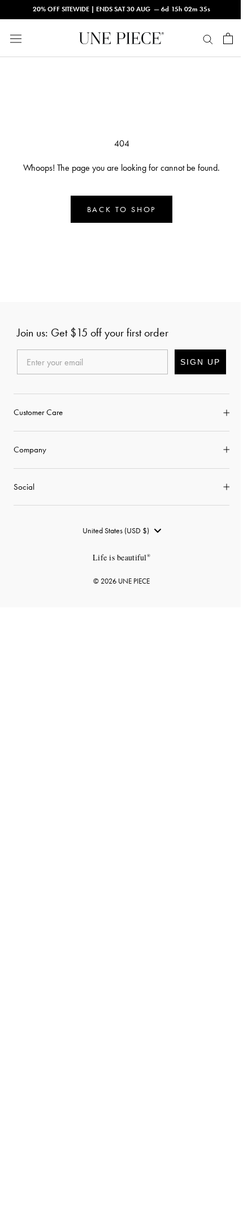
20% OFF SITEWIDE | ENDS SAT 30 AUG (91, 9)
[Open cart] (228, 38)
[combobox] (121, 530)
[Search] (208, 38)
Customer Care (38, 412)
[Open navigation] (15, 38)
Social (24, 487)
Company (30, 449)
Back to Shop (122, 209)
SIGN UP (200, 361)
